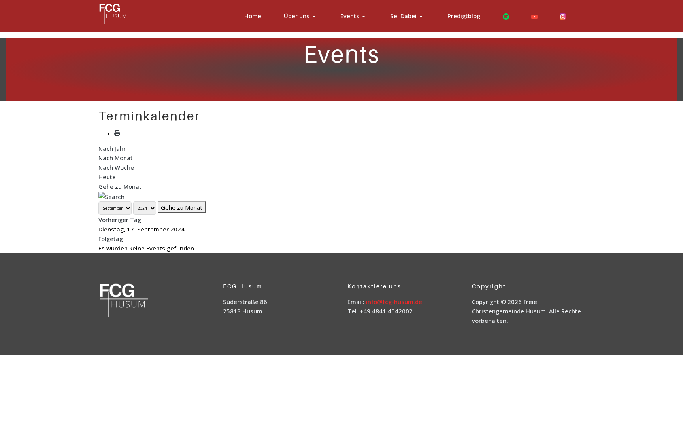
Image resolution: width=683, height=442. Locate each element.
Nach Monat (115, 158)
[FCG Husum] (129, 15)
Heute (107, 177)
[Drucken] (117, 133)
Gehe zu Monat (120, 186)
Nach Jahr (112, 148)
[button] (301, 16)
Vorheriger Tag (119, 220)
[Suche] (111, 196)
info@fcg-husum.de (394, 301)
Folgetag (110, 239)
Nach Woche (116, 167)
